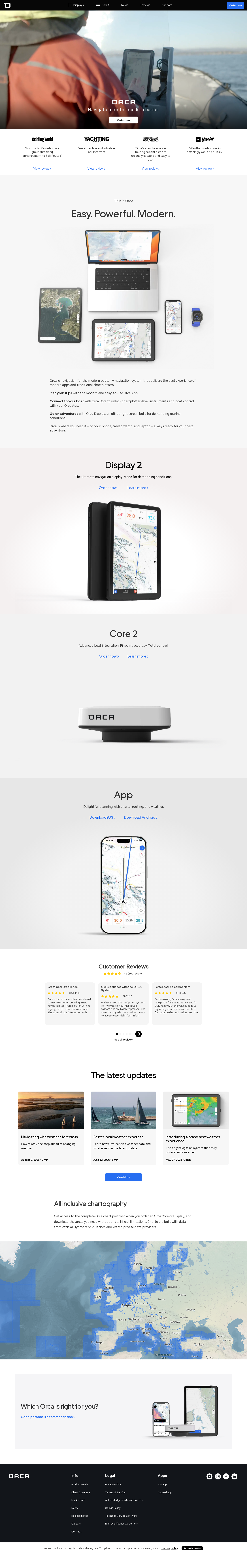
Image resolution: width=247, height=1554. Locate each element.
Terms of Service (115, 1492)
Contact (76, 1531)
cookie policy (169, 1548)
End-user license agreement (121, 1523)
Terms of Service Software (121, 1515)
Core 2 (106, 5)
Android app (165, 1492)
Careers (76, 1523)
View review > (42, 168)
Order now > (109, 488)
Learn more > (137, 488)
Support (167, 5)
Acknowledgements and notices (124, 1500)
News (124, 5)
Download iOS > (102, 817)
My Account (78, 1500)
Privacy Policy (113, 1484)
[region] (123, 1300)
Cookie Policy (112, 1508)
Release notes (79, 1515)
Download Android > (140, 817)
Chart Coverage (80, 1492)
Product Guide (79, 1484)
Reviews (145, 5)
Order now (235, 5)
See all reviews (123, 1039)
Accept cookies (192, 1548)
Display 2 (78, 5)
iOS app (162, 1484)
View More (123, 1177)
